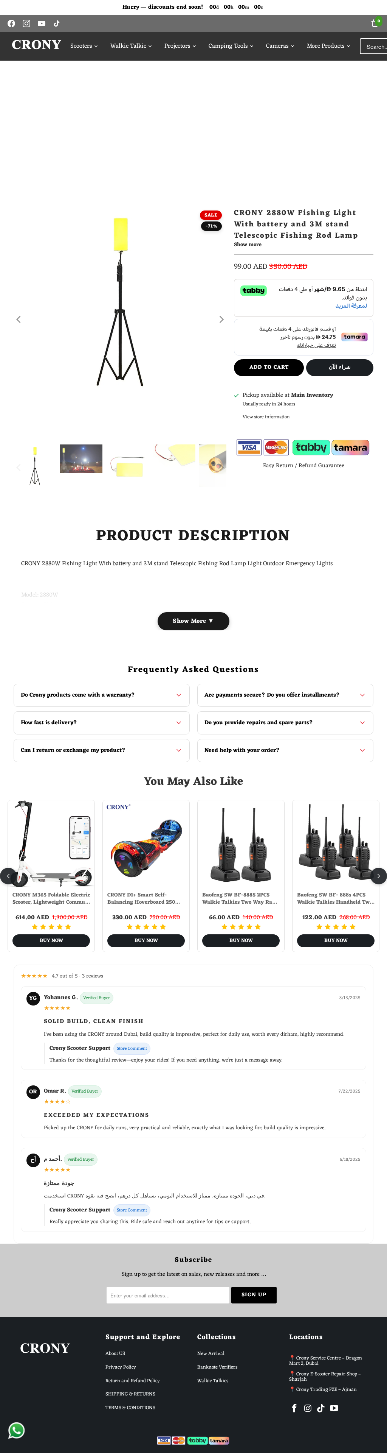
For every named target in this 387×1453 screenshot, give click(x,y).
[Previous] (19, 319)
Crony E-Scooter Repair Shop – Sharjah (325, 1377)
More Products (326, 46)
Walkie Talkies (212, 1381)
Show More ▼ (193, 621)
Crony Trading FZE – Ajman (326, 1389)
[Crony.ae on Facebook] (294, 1409)
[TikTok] (56, 23)
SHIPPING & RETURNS (130, 1394)
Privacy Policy (120, 1367)
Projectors (177, 46)
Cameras (277, 46)
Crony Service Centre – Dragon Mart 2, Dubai (325, 1361)
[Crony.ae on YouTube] (334, 1409)
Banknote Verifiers (217, 1367)
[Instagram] (26, 23)
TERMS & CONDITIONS (130, 1407)
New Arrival (210, 1353)
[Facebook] (11, 23)
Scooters (81, 46)
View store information (266, 417)
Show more (248, 245)
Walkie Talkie (128, 46)
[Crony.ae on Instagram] (308, 1409)
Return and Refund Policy (132, 1381)
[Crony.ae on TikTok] (321, 1409)
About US (115, 1353)
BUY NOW (51, 940)
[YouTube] (41, 23)
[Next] (221, 319)
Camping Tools (228, 46)
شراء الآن (340, 367)
